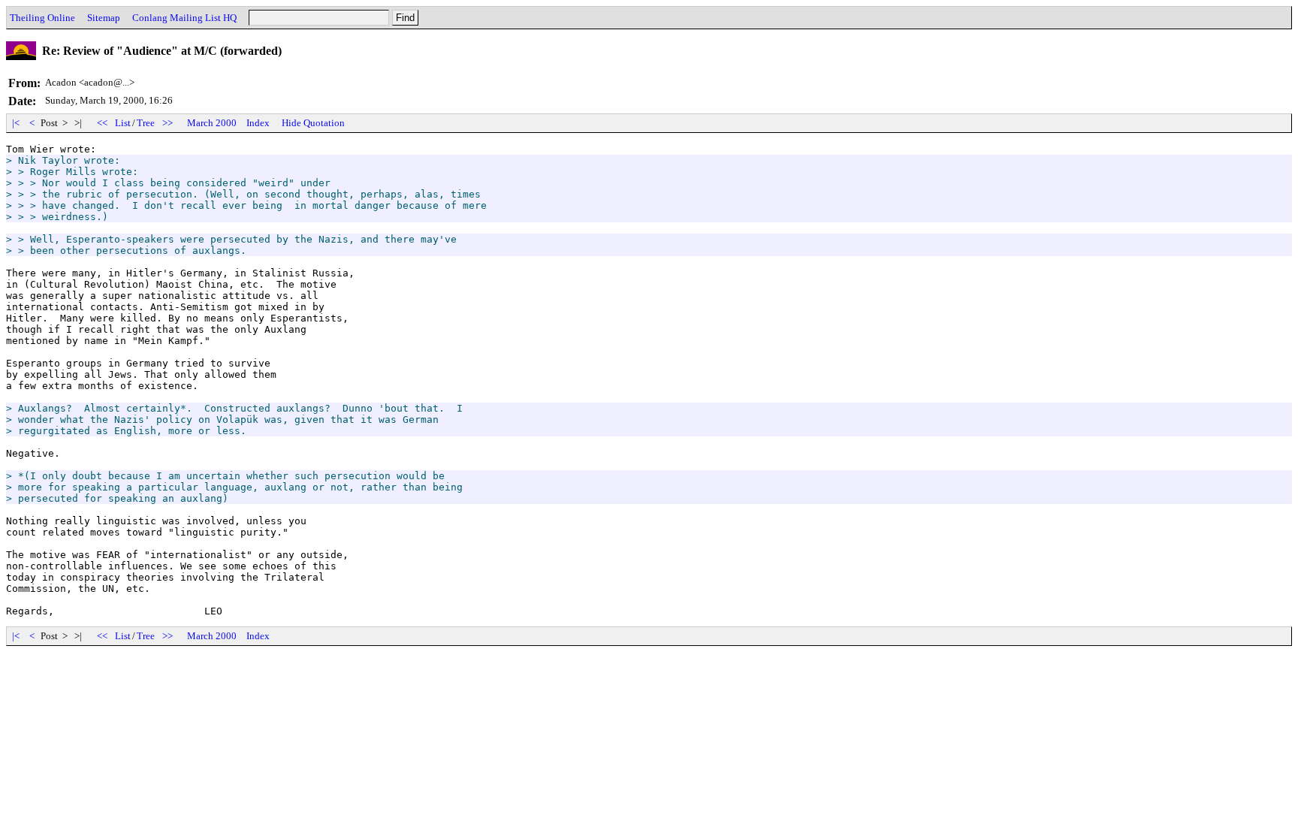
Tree (146, 122)
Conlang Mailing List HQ (184, 17)
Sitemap (103, 17)
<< (102, 122)
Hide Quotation (313, 122)
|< (16, 122)
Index (258, 122)
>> (167, 122)
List (123, 122)
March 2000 (212, 122)
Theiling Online (42, 17)
